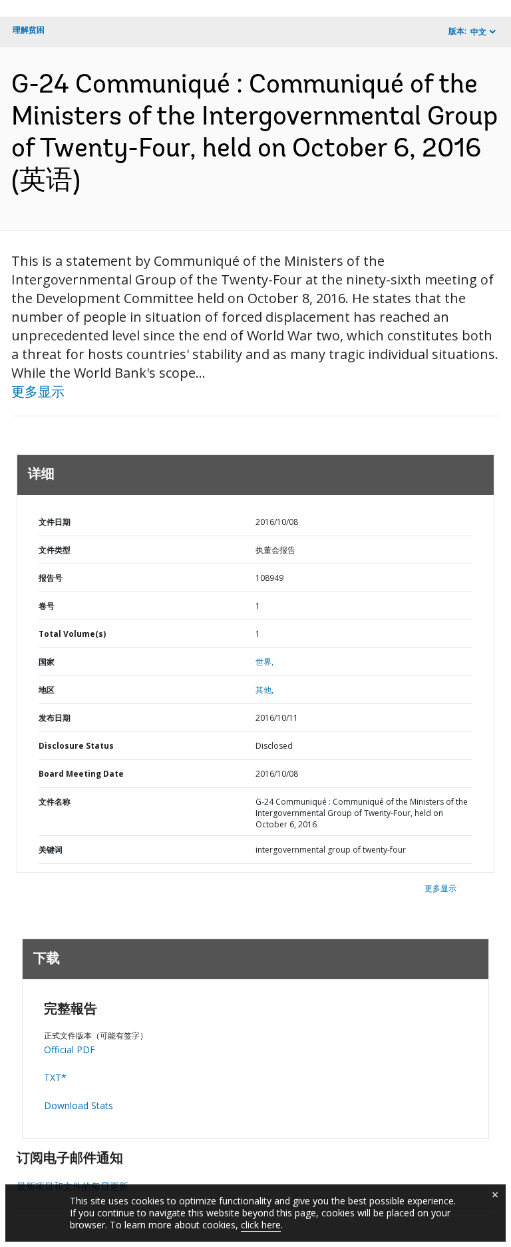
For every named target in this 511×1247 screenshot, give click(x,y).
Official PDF (69, 1049)
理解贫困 (29, 29)
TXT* (55, 1077)
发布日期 (55, 717)
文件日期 (55, 522)
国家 (47, 661)
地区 (47, 689)
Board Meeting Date (81, 773)
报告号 (51, 578)
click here (261, 1224)
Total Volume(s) (72, 633)
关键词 (51, 849)
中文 (478, 31)
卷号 (47, 606)
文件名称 (55, 801)
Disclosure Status (76, 745)
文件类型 (55, 550)
